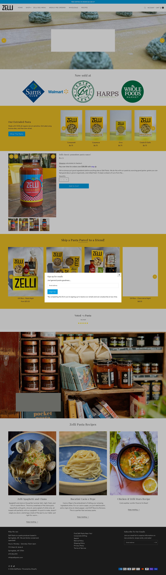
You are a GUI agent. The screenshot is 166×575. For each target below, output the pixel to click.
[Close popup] (119, 274)
